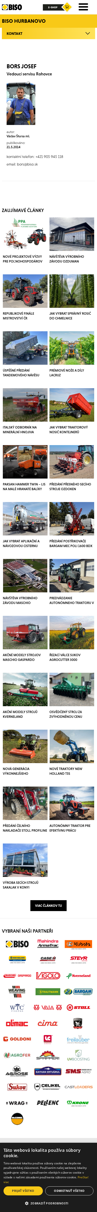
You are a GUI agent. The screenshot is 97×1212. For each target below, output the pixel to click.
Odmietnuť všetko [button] (69, 1191)
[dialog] (48, 1177)
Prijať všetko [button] (23, 1191)
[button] (48, 1203)
